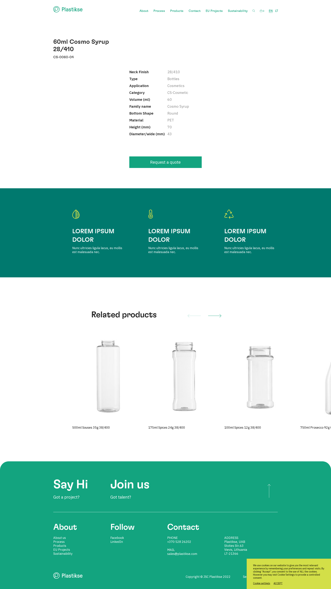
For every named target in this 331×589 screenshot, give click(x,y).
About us (59, 538)
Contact (194, 11)
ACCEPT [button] (278, 583)
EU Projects (214, 11)
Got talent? (129, 489)
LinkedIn (116, 542)
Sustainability (238, 11)
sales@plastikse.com (182, 554)
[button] (194, 315)
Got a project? (70, 489)
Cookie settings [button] (261, 583)
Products (176, 11)
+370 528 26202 (179, 542)
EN (271, 11)
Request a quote (165, 162)
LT (276, 11)
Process (159, 11)
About (143, 11)
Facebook (117, 538)
